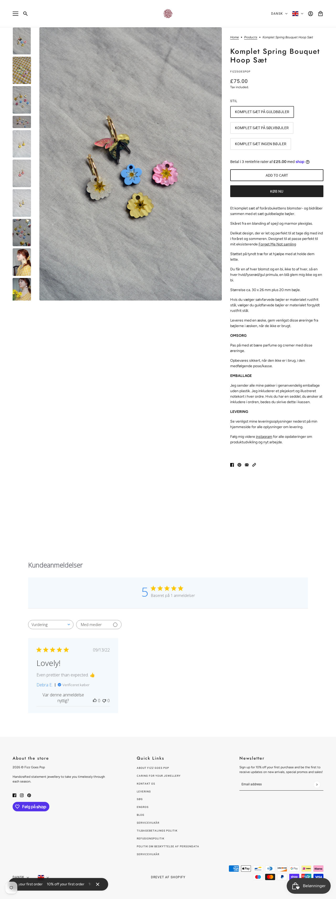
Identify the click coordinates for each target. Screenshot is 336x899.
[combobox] (51, 624)
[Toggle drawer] (15, 14)
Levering (144, 791)
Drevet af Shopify (168, 877)
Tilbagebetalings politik (157, 830)
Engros (143, 807)
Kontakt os (146, 783)
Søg (140, 799)
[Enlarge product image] (130, 164)
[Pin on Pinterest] (239, 464)
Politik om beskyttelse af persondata (168, 846)
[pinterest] (29, 795)
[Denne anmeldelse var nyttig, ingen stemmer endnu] (95, 700)
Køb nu (276, 191)
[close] (98, 884)
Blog (140, 814)
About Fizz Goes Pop (153, 767)
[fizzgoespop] (168, 13)
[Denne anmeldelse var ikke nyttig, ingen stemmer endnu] (104, 700)
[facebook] (14, 795)
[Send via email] (247, 464)
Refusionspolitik (150, 838)
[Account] (310, 14)
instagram (264, 436)
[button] (254, 464)
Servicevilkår (148, 822)
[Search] (25, 14)
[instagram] (22, 795)
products (250, 37)
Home (234, 37)
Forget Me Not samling (277, 244)
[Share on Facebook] (232, 464)
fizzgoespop (240, 71)
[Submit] (316, 784)
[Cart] (320, 14)
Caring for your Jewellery (159, 775)
